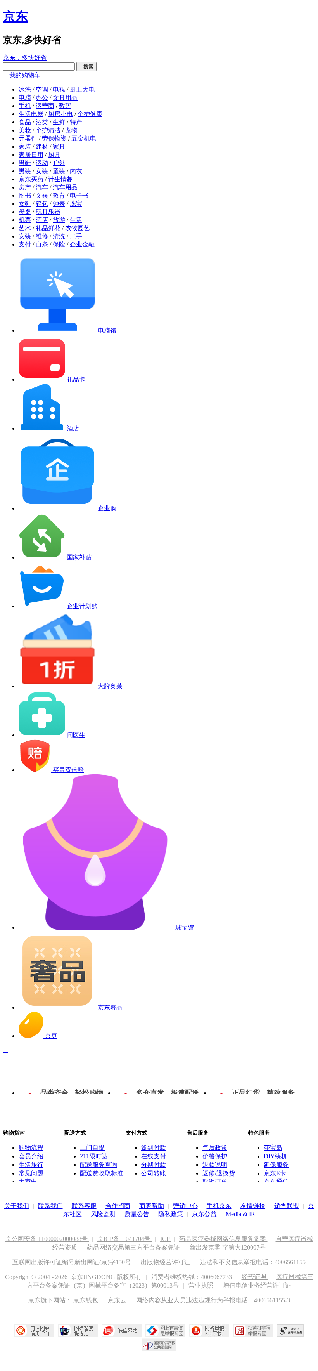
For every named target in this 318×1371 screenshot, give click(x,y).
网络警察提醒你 (78, 1330)
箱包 (42, 203)
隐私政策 (170, 1214)
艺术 (25, 228)
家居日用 (31, 154)
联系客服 (84, 1206)
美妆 (25, 130)
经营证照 (255, 1277)
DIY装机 (275, 1156)
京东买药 (31, 179)
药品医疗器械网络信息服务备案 (223, 1239)
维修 (42, 236)
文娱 (42, 195)
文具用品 (65, 97)
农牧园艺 (77, 228)
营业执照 (201, 1285)
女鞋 (25, 203)
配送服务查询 (98, 1164)
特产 (76, 122)
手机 (25, 105)
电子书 (79, 195)
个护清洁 (48, 130)
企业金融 (82, 244)
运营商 (45, 105)
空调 (42, 89)
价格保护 (214, 1156)
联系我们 (50, 1206)
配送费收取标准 (101, 1173)
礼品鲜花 (48, 228)
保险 (59, 244)
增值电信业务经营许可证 (257, 1285)
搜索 (86, 66)
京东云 (118, 1300)
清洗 (59, 236)
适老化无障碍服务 (290, 1330)
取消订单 (214, 1181)
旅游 (59, 220)
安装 (25, 236)
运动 (42, 163)
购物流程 (31, 1147)
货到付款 (153, 1147)
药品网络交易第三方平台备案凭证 (134, 1247)
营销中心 (185, 1206)
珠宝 (76, 203)
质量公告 (136, 1214)
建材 (42, 146)
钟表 (59, 203)
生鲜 (59, 122)
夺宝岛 (273, 1147)
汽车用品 (65, 187)
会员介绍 (31, 1156)
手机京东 (219, 1206)
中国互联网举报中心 (165, 1330)
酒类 (42, 122)
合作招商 (117, 1206)
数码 (65, 105)
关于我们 (16, 1206)
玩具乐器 (48, 211)
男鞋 (25, 163)
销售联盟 (286, 1206)
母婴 (25, 211)
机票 (25, 220)
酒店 (42, 220)
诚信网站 (122, 1330)
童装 (59, 171)
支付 (25, 244)
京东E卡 (275, 1173)
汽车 (42, 187)
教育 (59, 195)
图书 (25, 195)
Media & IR (240, 1214)
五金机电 (83, 138)
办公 (42, 97)
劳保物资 (54, 138)
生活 (76, 220)
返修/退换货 (218, 1173)
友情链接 (252, 1206)
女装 (42, 171)
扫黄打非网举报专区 (253, 1330)
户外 (59, 163)
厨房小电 (60, 114)
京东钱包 (86, 1300)
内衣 (76, 171)
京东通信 (276, 1181)
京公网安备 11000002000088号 (47, 1239)
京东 (15, 16)
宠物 (71, 130)
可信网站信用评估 (34, 1330)
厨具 (54, 154)
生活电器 (31, 114)
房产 (25, 187)
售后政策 (214, 1147)
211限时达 (94, 1156)
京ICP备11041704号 (124, 1239)
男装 (25, 171)
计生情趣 (60, 179)
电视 (59, 89)
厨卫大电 (82, 89)
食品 (25, 122)
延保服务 (276, 1164)
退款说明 (214, 1164)
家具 (59, 146)
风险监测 (103, 1214)
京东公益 (204, 1214)
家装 (25, 146)
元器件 (28, 138)
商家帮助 (151, 1206)
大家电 (28, 1181)
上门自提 (92, 1147)
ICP (165, 1239)
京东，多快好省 (25, 57)
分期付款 (153, 1164)
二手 (76, 236)
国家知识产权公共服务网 (159, 1344)
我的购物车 (24, 75)
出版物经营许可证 (166, 1262)
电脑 (25, 97)
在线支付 (153, 1156)
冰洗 (25, 89)
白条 (42, 244)
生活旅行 (31, 1164)
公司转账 (153, 1173)
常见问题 (31, 1173)
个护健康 (90, 114)
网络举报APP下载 (209, 1330)
